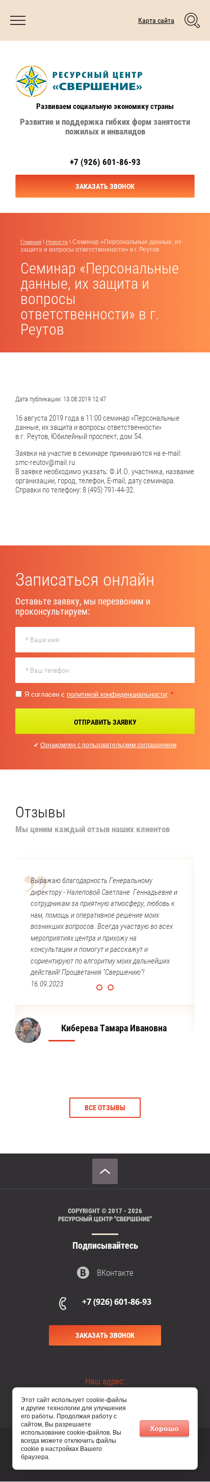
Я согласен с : (98, 694)
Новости (57, 242)
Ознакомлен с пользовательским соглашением (108, 745)
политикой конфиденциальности (117, 694)
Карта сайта (156, 20)
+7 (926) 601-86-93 (105, 162)
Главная (30, 242)
